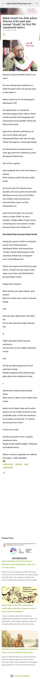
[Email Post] (4, 462)
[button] (4, 34)
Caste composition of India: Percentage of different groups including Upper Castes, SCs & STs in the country (19, 564)
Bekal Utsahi (8, 464)
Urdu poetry (8, 467)
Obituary (18, 464)
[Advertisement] (20, 510)
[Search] (37, 3)
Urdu (26, 464)
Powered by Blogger (21, 676)
